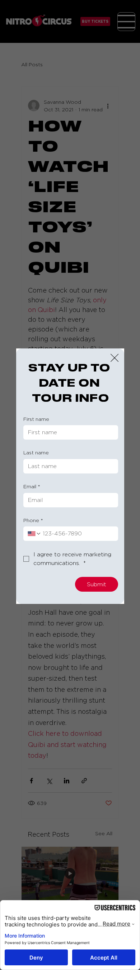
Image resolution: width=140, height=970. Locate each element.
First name (36, 419)
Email (31, 486)
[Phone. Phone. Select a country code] (34, 534)
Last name (36, 452)
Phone (33, 520)
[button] (114, 358)
